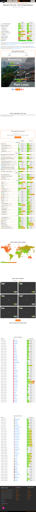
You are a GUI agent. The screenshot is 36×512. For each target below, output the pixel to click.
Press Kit (2, 505)
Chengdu (17, 494)
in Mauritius (31, 47)
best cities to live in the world (16, 48)
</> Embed (18, 89)
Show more (18, 320)
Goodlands (17, 499)
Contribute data (18, 137)
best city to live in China (18, 47)
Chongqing (17, 489)
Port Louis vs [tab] (21, 280)
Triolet (17, 498)
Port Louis (26, 3)
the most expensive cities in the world (13, 43)
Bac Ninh (28, 494)
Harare (28, 499)
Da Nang (28, 491)
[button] (12, 89)
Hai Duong (29, 492)
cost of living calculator (5, 490)
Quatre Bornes (18, 495)
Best (28, 1)
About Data (28, 511)
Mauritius (17, 3)
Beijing (17, 492)
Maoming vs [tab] (15, 280)
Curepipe (17, 496)
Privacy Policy (33, 511)
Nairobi (28, 496)
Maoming (22, 3)
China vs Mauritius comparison (11, 44)
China (14, 3)
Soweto (28, 498)
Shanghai (17, 491)
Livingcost (22, 7)
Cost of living (24, 1)
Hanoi (28, 489)
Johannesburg (29, 495)
